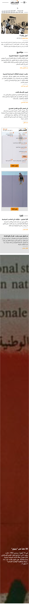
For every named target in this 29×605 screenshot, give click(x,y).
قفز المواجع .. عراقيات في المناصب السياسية (15, 219)
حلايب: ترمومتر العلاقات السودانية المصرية (15, 74)
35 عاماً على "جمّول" (19, 549)
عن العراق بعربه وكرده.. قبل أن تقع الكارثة (16, 236)
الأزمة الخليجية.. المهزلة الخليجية (18, 56)
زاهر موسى (25, 229)
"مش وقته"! (24, 36)
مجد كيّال (25, 122)
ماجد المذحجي (24, 102)
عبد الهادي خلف (24, 68)
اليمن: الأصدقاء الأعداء (22, 92)
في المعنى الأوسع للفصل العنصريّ (18, 108)
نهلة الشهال (25, 38)
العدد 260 (14, 166)
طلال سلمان (25, 248)
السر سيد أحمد (24, 86)
